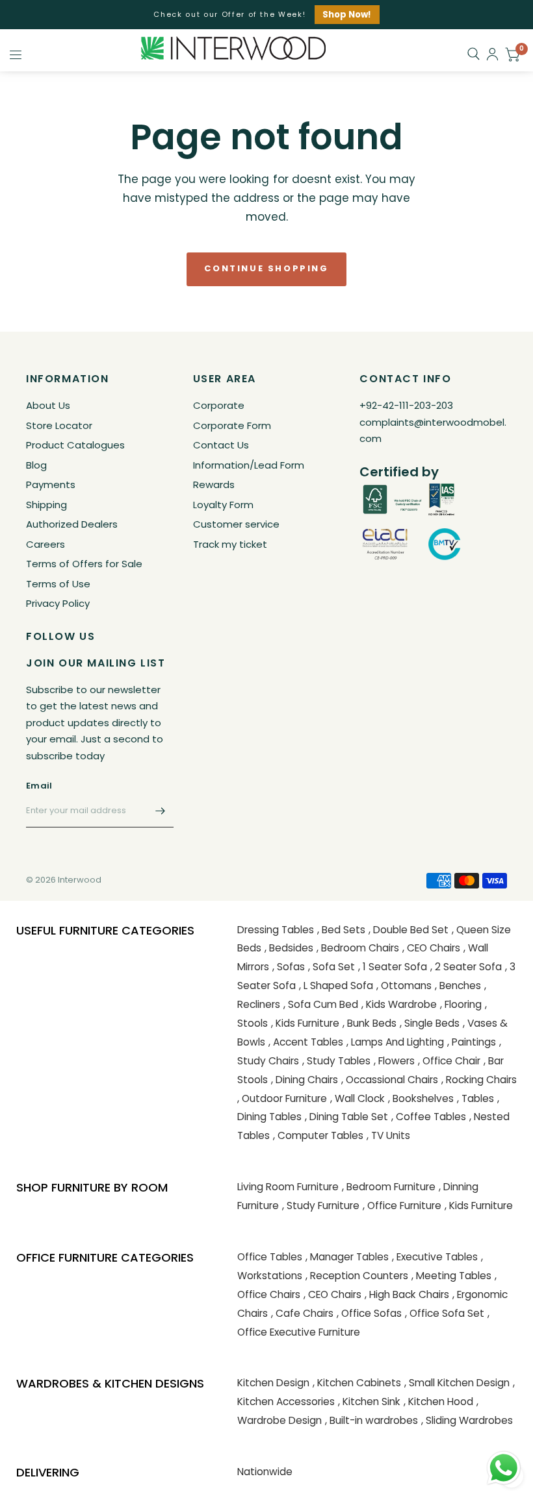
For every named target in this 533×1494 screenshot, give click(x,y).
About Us (48, 405)
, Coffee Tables (428, 1116)
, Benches (458, 985)
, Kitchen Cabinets (357, 1383)
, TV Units (388, 1135)
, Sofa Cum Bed (320, 1004)
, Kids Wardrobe (399, 1004)
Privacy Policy (58, 603)
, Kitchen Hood (438, 1401)
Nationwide (264, 1471)
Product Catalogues (75, 445)
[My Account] (492, 54)
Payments (50, 484)
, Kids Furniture (305, 1023)
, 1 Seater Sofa (392, 967)
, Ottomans (404, 985)
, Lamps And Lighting (395, 1042)
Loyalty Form (223, 504)
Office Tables (269, 1257)
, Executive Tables (435, 1257)
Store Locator (59, 425)
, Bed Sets (341, 930)
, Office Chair (449, 1061)
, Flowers (394, 1061)
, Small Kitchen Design (457, 1383)
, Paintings (471, 1042)
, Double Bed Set (408, 930)
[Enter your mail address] (161, 810)
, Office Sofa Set (444, 1313)
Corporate (218, 405)
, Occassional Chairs (389, 1079)
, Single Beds (430, 1023)
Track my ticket (230, 544)
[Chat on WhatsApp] (503, 1467)
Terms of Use (58, 584)
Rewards (214, 484)
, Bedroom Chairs (358, 948)
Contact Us (221, 445)
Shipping (46, 504)
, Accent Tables (305, 1042)
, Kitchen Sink (369, 1401)
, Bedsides (289, 948)
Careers (45, 544)
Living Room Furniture (288, 1187)
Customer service (236, 524)
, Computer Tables (318, 1135)
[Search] (473, 53)
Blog (36, 465)
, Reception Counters (357, 1275)
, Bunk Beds (369, 1023)
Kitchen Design (273, 1383)
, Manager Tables (347, 1257)
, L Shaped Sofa (336, 985)
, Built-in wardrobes (371, 1420)
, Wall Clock (357, 1098)
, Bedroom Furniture (389, 1187)
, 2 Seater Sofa (466, 967)
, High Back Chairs (407, 1294)
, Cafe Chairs (302, 1313)
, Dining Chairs (304, 1079)
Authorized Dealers (72, 524)
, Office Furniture (402, 1205)
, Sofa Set (331, 967)
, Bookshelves (421, 1098)
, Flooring (461, 1004)
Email (39, 785)
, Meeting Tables (451, 1275)
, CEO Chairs (431, 948)
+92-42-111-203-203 (406, 405)
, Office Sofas (369, 1313)
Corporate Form (232, 425)
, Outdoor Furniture (282, 1098)
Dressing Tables (275, 930)
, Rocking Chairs (479, 1079)
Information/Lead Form (248, 465)
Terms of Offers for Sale (84, 563)
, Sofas (288, 967)
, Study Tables (336, 1061)
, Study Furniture (320, 1205)
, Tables (475, 1098)
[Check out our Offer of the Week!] (266, 14)
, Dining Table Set (346, 1116)
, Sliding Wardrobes (467, 1420)
